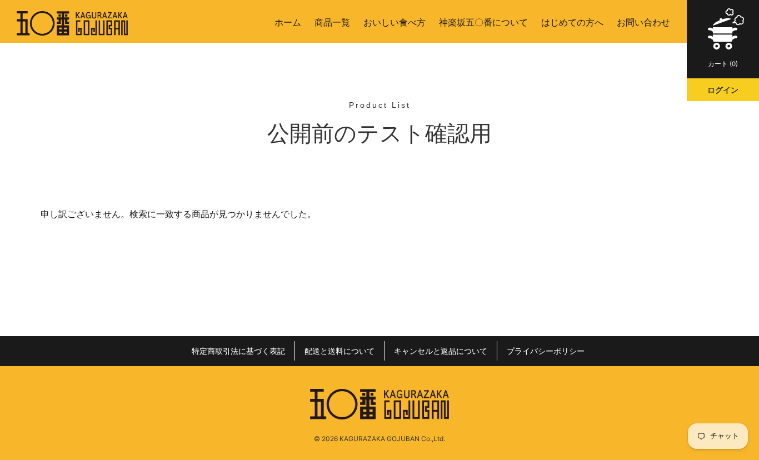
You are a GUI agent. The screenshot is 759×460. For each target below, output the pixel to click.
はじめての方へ (572, 22)
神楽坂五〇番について (483, 22)
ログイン (722, 89)
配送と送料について (339, 351)
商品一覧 (332, 22)
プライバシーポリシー (546, 351)
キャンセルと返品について (440, 351)
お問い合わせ (643, 22)
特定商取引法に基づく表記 (238, 351)
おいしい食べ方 (394, 22)
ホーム (287, 22)
